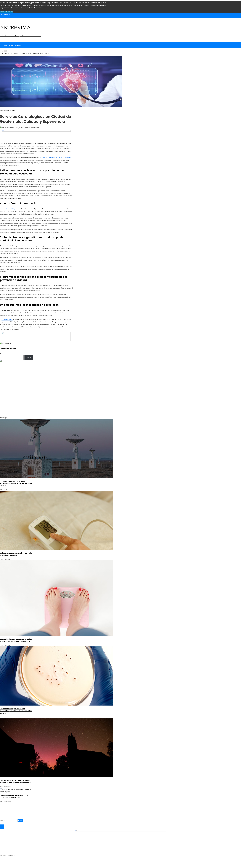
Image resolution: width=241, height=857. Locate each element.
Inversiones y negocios (7, 110)
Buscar (2, 354)
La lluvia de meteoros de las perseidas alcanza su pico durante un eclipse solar (15, 781)
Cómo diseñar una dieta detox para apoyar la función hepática (14, 796)
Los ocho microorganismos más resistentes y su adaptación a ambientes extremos (16, 711)
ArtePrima (15, 27)
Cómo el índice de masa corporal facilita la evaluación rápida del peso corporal (16, 640)
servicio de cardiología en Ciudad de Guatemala (56, 157)
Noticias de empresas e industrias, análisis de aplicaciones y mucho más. (20, 36)
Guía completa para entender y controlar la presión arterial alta (16, 554)
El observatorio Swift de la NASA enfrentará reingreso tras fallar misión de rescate (16, 483)
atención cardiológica (9, 209)
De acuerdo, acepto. (6, 12)
